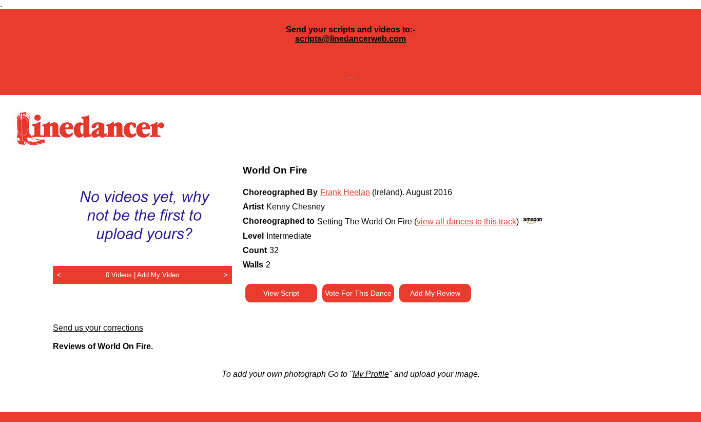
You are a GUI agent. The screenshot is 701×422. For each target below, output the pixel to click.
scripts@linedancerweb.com (350, 38)
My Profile (371, 374)
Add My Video (158, 275)
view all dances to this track (466, 221)
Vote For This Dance (358, 293)
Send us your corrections (98, 327)
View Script (281, 293)
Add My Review (435, 293)
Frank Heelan (345, 192)
